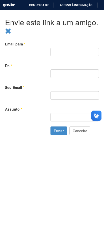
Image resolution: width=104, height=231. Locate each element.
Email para (15, 43)
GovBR (7, 3)
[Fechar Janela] (8, 30)
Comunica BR (38, 5)
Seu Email (14, 87)
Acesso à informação (76, 5)
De (8, 65)
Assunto (13, 109)
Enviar (59, 130)
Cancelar (80, 130)
